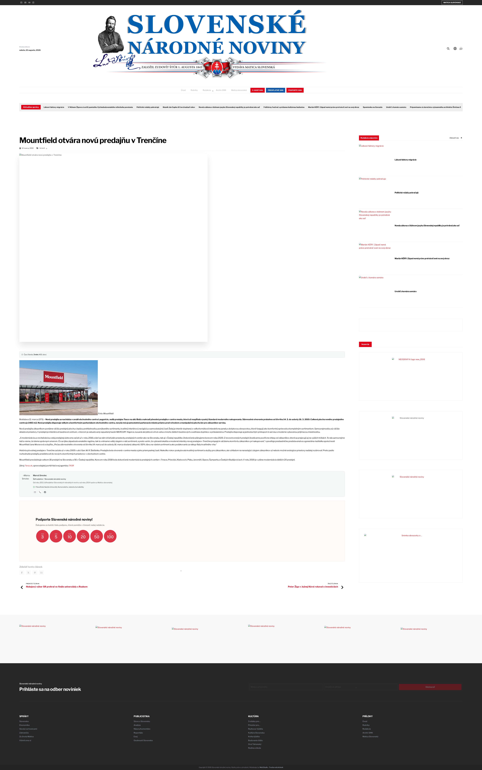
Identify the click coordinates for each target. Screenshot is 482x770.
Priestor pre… (254, 725)
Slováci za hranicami (28, 729)
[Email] (35, 492)
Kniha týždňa (254, 736)
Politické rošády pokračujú (146, 107)
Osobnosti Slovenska (143, 740)
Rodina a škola (254, 748)
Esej (136, 736)
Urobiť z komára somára (395, 107)
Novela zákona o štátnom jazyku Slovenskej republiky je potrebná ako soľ (228, 107)
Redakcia (207, 90)
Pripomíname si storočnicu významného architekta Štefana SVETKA (437, 107)
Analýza (137, 725)
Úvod (183, 90)
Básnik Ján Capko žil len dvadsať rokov (178, 107)
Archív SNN (221, 90)
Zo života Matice (26, 736)
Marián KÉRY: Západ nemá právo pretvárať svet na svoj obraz (332, 107)
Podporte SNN (295, 90)
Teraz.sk (29, 465)
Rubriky (194, 90)
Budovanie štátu (255, 740)
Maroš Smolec (40, 475)
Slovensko (24, 721)
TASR (71, 465)
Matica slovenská (239, 90)
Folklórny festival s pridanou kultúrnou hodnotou (282, 107)
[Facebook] (45, 492)
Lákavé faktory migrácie (53, 107)
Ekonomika (24, 725)
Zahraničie (24, 733)
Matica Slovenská (452, 3)
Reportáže (138, 733)
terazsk (42, 148)
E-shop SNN (257, 90)
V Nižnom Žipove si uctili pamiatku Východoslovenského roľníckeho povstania (99, 107)
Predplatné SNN (275, 90)
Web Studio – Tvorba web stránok (271, 767)
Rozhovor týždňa (255, 729)
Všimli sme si (25, 740)
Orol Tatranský (254, 744)
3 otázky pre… (254, 721)
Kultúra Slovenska (256, 733)
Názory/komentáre (142, 729)
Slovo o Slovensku (142, 721)
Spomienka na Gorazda (371, 107)
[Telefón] (40, 492)
